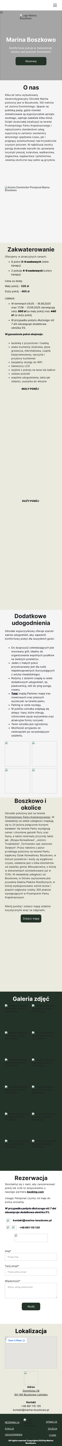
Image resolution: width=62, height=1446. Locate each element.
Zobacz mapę (31, 918)
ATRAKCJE (51, 1422)
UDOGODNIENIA (13, 1434)
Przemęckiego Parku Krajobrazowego (27, 817)
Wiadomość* (12, 1281)
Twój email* (12, 1266)
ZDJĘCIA (52, 1428)
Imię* (8, 1251)
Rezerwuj (30, 61)
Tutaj (14, 693)
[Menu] (55, 5)
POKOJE (9, 1428)
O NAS (52, 1435)
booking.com (35, 1191)
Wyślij (31, 1306)
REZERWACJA (12, 1422)
